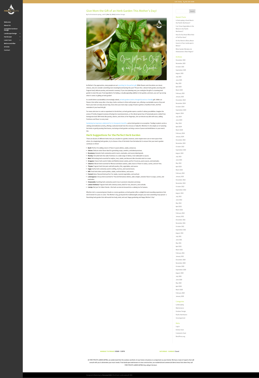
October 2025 (180, 67)
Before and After (9, 43)
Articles (6, 47)
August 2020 (179, 273)
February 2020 (180, 293)
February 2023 (180, 173)
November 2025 (180, 63)
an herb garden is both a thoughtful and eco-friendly (136, 100)
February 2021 (180, 253)
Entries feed (180, 330)
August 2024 (179, 113)
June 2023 (179, 160)
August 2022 (179, 193)
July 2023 (178, 156)
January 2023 (180, 176)
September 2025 (181, 70)
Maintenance (180, 308)
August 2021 (179, 233)
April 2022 (179, 206)
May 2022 (178, 203)
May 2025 (178, 83)
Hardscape (8, 37)
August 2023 (179, 153)
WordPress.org (180, 336)
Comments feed (181, 333)
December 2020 (180, 260)
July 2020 (178, 276)
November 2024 (180, 103)
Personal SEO (107, 375)
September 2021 (181, 230)
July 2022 (178, 196)
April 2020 (179, 286)
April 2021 (179, 246)
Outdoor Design (120, 14)
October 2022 (180, 186)
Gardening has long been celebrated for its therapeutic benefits (106, 123)
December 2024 (180, 100)
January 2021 (180, 256)
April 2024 (179, 127)
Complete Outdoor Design (11, 29)
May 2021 (178, 243)
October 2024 (180, 107)
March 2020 (179, 290)
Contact (7, 50)
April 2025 (179, 87)
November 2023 (180, 143)
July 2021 (178, 236)
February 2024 (180, 133)
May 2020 (178, 283)
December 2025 (180, 60)
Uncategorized (180, 318)
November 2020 (180, 263)
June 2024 (179, 120)
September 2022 (181, 190)
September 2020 (181, 270)
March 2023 (179, 170)
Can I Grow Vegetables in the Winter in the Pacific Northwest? (185, 28)
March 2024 (179, 130)
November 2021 (180, 223)
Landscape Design (10, 33)
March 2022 (179, 210)
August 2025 (179, 73)
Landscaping (180, 305)
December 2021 (180, 220)
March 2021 (179, 250)
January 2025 (180, 97)
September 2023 (181, 150)
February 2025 (180, 93)
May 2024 (178, 123)
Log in (178, 326)
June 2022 (179, 200)
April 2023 (179, 166)
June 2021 (179, 240)
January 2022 (180, 216)
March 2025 (179, 90)
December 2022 (180, 180)
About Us (7, 25)
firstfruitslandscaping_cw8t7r (97, 14)
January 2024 (180, 137)
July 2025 (178, 77)
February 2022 (180, 213)
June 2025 (179, 80)
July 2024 (178, 117)
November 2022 (180, 183)
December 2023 (180, 140)
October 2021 (180, 226)
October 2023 (180, 147)
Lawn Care (7, 40)
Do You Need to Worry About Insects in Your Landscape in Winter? (185, 43)
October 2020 (180, 266)
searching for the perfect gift (127, 85)
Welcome (7, 22)
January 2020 (180, 296)
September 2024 (181, 110)
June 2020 (179, 280)
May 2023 (178, 163)
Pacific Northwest (181, 315)
